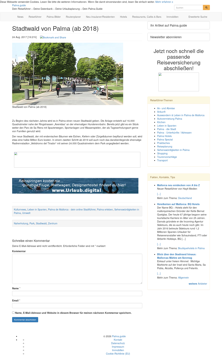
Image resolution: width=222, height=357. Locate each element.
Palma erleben (105, 209)
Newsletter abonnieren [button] (166, 37)
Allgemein (183, 277)
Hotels (123, 16)
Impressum (118, 346)
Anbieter (198, 283)
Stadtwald (41, 223)
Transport (162, 160)
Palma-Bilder (54, 16)
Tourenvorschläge (167, 157)
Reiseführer (35, 16)
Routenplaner (73, 16)
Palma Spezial (165, 139)
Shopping (162, 153)
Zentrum (52, 223)
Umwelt (26, 213)
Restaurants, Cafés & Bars (146, 16)
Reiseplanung (164, 146)
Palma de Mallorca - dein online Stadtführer (72, 209)
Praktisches (163, 143)
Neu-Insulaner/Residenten (100, 16)
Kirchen (161, 122)
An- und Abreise (166, 108)
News (20, 16)
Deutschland (185, 198)
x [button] (172, 1)
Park (32, 223)
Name (15, 288)
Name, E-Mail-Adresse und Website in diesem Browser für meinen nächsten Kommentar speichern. (73, 312)
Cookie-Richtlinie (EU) (118, 353)
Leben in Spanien (37, 209)
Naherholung (21, 223)
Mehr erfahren (163, 1)
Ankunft (161, 111)
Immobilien (172, 16)
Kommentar (19, 251)
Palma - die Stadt (166, 129)
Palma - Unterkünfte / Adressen (174, 132)
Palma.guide (19, 5)
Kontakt (118, 339)
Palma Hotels (164, 136)
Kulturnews (20, 209)
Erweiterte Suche (198, 16)
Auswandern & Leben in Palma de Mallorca (180, 115)
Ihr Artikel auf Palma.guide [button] (168, 25)
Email (15, 300)
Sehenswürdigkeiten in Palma (173, 150)
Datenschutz (118, 343)
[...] (159, 194)
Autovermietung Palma (169, 118)
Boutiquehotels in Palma (191, 248)
